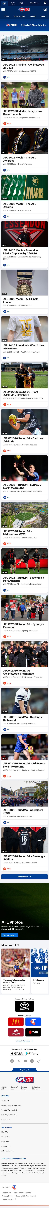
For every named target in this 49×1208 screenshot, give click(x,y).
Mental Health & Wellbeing (11, 1105)
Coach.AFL (5, 1137)
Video (6, 16)
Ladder (33, 16)
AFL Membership (7, 1151)
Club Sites (34, 3)
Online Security (8, 1199)
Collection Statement (36, 1088)
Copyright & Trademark (25, 1196)
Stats (43, 16)
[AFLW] (13, 3)
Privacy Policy (24, 1088)
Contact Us (5, 1119)
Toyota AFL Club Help (9, 1110)
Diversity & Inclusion (9, 1115)
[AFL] (4, 3)
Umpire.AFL (5, 1141)
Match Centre (19, 16)
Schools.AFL (6, 1146)
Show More (26, 877)
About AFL (5, 1100)
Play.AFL (4, 1132)
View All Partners (23, 1041)
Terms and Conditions (22, 1193)
